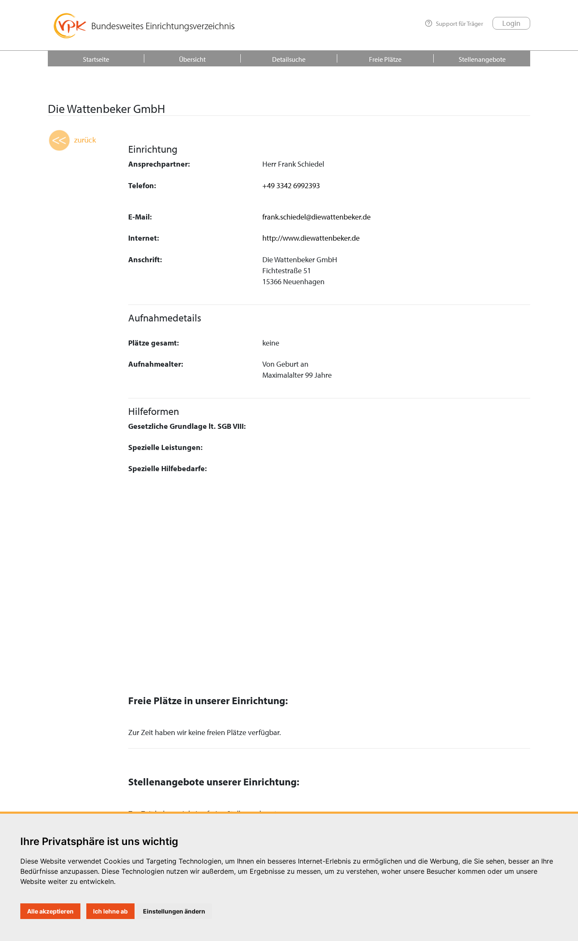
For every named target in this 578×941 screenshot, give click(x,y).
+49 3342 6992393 (291, 185)
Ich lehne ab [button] (110, 911)
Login (511, 23)
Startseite (96, 59)
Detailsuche (289, 59)
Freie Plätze (385, 59)
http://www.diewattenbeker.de (311, 238)
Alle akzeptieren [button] (50, 911)
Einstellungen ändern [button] (174, 911)
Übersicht (192, 59)
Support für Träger (459, 23)
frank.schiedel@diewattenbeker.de (316, 217)
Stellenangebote (482, 59)
